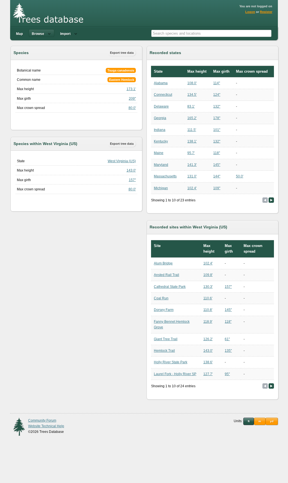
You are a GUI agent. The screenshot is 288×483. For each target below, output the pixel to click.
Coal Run (161, 298)
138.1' (192, 141)
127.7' (208, 374)
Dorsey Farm (164, 310)
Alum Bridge (163, 263)
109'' (216, 188)
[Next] (271, 200)
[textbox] (211, 33)
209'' (132, 99)
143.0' (131, 170)
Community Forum (42, 420)
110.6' (207, 298)
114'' (216, 83)
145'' (216, 165)
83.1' (191, 106)
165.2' (192, 118)
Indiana (159, 130)
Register (266, 12)
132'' (216, 106)
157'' (132, 180)
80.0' (132, 108)
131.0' (192, 176)
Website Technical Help (46, 426)
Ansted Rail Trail (166, 275)
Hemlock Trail (164, 351)
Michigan (161, 188)
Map (19, 34)
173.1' (131, 89)
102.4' (192, 188)
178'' (216, 118)
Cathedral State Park (170, 287)
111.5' (191, 130)
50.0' (239, 176)
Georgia (160, 118)
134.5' (192, 95)
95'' (227, 374)
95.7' (191, 153)
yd (271, 421)
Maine (158, 153)
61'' (227, 339)
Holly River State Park (170, 362)
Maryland (161, 165)
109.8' (208, 275)
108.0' (192, 83)
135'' (228, 351)
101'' (216, 130)
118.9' (207, 322)
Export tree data (122, 52)
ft (248, 421)
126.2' (208, 339)
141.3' (192, 165)
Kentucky (161, 141)
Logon (250, 12)
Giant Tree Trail (165, 339)
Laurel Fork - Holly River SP (175, 374)
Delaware (161, 106)
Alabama (161, 83)
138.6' (208, 362)
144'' (216, 176)
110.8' (207, 310)
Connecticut (163, 95)
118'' (216, 153)
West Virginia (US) (122, 161)
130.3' (208, 287)
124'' (216, 95)
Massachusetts (165, 176)
